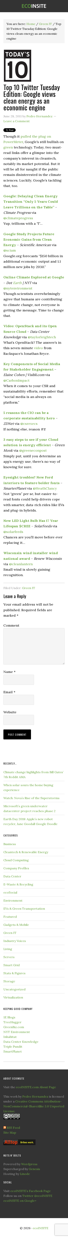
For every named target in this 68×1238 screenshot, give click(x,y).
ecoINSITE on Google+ (19, 1201)
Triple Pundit (12, 1046)
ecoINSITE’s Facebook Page (30, 1191)
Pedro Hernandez (35, 1096)
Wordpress (29, 1164)
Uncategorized (14, 989)
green (8, 147)
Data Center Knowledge (20, 1042)
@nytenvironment (17, 288)
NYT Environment (16, 1032)
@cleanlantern (21, 564)
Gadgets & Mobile (16, 925)
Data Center (12, 876)
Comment (11, 625)
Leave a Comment (16, 121)
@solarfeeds (13, 532)
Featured (10, 917)
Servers (9, 957)
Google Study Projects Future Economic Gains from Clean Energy (28, 239)
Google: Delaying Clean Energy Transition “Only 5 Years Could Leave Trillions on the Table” (30, 201)
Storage (9, 981)
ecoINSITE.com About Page (36, 1087)
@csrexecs (29, 423)
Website (9, 712)
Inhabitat (10, 1037)
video (38, 348)
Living (7, 949)
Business (9, 844)
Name (9, 672)
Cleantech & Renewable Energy (25, 852)
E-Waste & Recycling (18, 884)
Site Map (9, 1132)
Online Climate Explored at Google (33, 277)
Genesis (34, 1169)
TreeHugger (12, 1022)
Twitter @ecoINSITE (37, 1196)
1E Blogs (9, 1017)
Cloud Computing (16, 860)
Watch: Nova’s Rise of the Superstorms (31, 798)
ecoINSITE (34, 6)
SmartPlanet (12, 1051)
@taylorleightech (42, 337)
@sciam (9, 250)
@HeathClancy (45, 488)
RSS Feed (13, 1127)
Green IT (28, 588)
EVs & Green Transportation (24, 908)
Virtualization (13, 997)
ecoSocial (10, 892)
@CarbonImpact (16, 380)
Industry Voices (14, 941)
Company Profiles (16, 868)
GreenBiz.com (13, 1027)
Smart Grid (11, 965)
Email (9, 692)
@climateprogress (18, 218)
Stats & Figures (14, 973)
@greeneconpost (33, 450)
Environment (12, 900)
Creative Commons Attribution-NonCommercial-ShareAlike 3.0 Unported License (33, 1106)
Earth (17, 283)
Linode (25, 1174)
